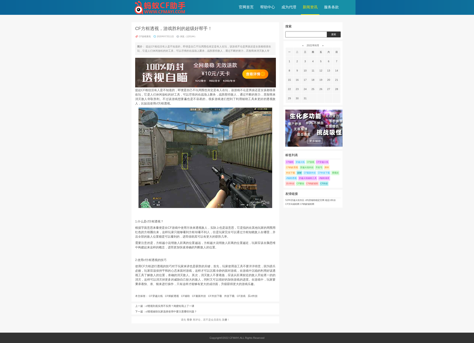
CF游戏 (241, 295)
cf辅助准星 (324, 178)
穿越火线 (300, 162)
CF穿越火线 (156, 295)
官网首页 (246, 7)
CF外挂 (324, 183)
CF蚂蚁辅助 (312, 183)
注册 (224, 319)
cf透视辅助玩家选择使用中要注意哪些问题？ (171, 311)
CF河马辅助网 (292, 204)
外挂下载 (229, 295)
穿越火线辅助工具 (308, 178)
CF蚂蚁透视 (172, 295)
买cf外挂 (253, 295)
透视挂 (335, 173)
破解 (299, 173)
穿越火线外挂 (306, 167)
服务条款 (331, 7)
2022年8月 (313, 45)
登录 (189, 319)
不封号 (319, 167)
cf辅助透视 (291, 178)
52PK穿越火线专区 (294, 200)
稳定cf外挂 (330, 200)
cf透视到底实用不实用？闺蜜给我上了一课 (170, 305)
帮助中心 (267, 7)
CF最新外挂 (199, 295)
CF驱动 (300, 183)
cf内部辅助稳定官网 (314, 200)
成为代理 (288, 7)
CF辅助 (186, 295)
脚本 (327, 167)
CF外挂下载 (215, 295)
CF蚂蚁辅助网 (307, 204)
